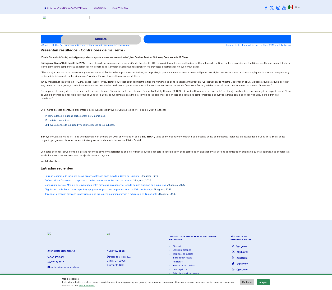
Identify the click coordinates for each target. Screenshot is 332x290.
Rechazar (247, 282)
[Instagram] (279, 8)
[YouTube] (285, 8)
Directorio (177, 246)
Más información (87, 286)
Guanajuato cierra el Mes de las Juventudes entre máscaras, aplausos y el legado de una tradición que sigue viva (105, 185)
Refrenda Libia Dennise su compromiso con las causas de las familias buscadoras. (89, 180)
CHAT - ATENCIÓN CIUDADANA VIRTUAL (67, 8)
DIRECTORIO (100, 8)
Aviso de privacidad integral (185, 273)
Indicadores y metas (182, 258)
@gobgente (241, 246)
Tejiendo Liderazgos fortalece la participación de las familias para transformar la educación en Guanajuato (101, 194)
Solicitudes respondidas (184, 266)
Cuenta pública (179, 270)
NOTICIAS (101, 39)
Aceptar (263, 282)
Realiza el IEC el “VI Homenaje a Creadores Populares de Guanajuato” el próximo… (86, 45)
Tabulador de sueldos (182, 254)
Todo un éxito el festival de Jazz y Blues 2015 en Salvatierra (258, 45)
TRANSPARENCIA (119, 8)
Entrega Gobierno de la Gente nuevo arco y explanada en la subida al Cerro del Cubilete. (92, 176)
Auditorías (177, 262)
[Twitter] (273, 8)
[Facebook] (267, 8)
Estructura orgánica (181, 250)
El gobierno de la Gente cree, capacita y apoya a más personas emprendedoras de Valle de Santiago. (99, 189)
